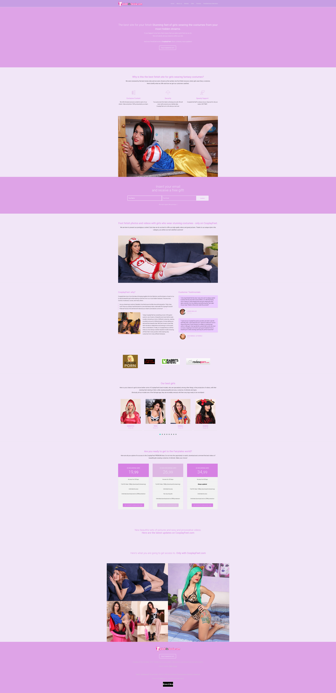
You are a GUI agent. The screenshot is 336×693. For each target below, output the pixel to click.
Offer (192, 3)
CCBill (170, 666)
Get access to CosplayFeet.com (133, 505)
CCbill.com (162, 678)
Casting (138, 674)
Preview (198, 3)
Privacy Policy (154, 674)
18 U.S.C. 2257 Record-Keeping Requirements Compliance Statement (179, 674)
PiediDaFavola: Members (210, 3)
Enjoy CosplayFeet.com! (167, 47)
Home (172, 3)
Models (186, 3)
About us (179, 3)
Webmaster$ (145, 674)
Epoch (175, 666)
